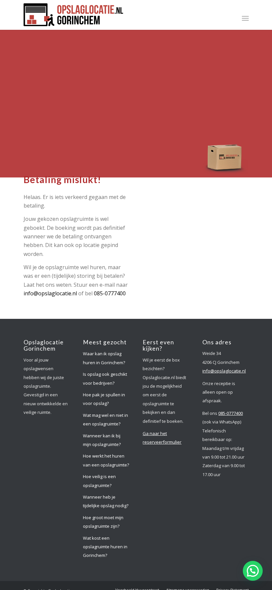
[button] (253, 571)
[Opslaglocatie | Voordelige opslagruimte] (73, 16)
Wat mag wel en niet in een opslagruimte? (105, 419)
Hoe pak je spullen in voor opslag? (104, 399)
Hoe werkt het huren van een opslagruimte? (106, 460)
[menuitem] (245, 18)
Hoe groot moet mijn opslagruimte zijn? (103, 522)
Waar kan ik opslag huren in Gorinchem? (104, 358)
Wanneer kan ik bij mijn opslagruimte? (102, 440)
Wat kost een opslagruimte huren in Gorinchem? (105, 547)
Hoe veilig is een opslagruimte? (99, 480)
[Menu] (245, 18)
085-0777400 (110, 293)
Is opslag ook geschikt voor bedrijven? (105, 378)
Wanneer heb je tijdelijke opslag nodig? (105, 501)
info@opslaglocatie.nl (50, 293)
